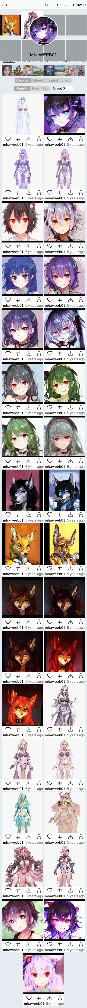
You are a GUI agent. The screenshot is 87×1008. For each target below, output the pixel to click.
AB (4, 5)
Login (49, 5)
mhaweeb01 (13, 144)
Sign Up (64, 5)
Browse (79, 5)
